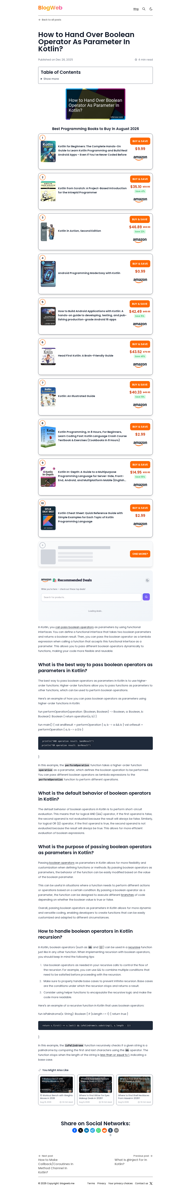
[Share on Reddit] (104, 1130)
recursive (134, 947)
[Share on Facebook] (74, 1130)
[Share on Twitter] (80, 1130)
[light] (151, 9)
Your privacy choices (120, 1183)
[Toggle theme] (147, 580)
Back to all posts (51, 19)
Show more (51, 79)
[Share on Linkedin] (86, 1130)
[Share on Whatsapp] (98, 1130)
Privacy (101, 1183)
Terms (91, 1183)
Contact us (141, 1183)
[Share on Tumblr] (110, 1130)
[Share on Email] (116, 1130)
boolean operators (61, 863)
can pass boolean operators (74, 627)
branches (127, 895)
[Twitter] (151, 1183)
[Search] (144, 9)
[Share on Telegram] (92, 1130)
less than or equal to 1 (114, 1055)
